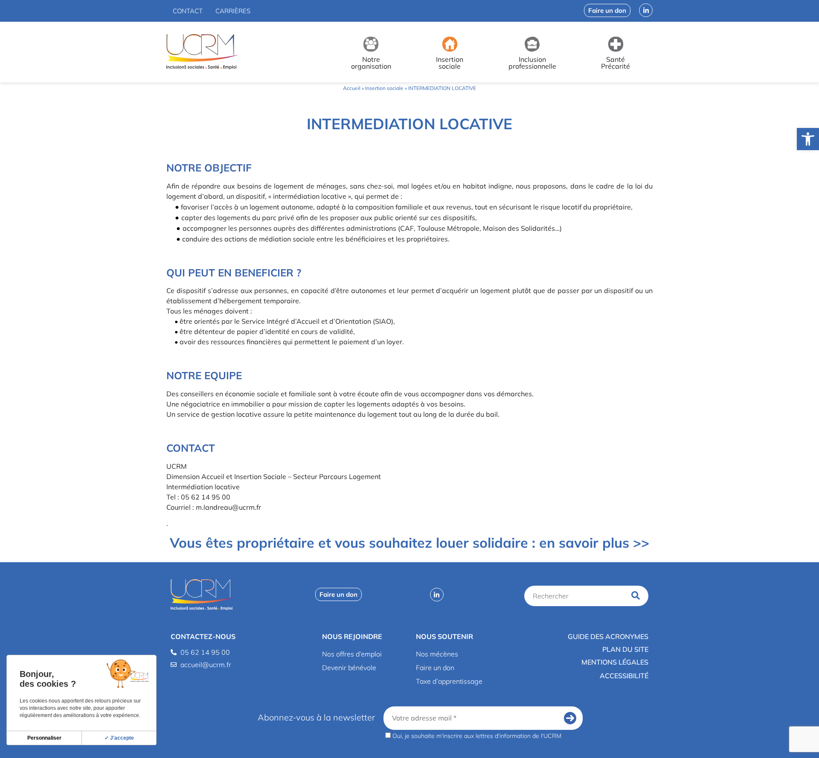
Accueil (351, 88)
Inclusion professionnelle (532, 62)
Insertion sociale (449, 62)
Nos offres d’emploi (352, 654)
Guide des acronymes (608, 636)
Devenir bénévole (349, 667)
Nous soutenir (444, 636)
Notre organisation (371, 62)
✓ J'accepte (119, 738)
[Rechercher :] (576, 596)
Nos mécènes (437, 654)
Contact (188, 11)
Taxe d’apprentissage (449, 681)
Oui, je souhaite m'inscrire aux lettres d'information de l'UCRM (476, 735)
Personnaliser (44, 738)
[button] (808, 139)
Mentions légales (614, 662)
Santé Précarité (615, 62)
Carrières (232, 11)
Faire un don (435, 667)
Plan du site (625, 649)
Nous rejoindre (352, 636)
